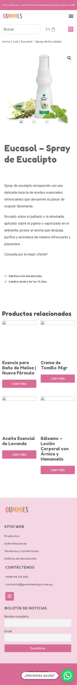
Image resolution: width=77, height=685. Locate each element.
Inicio (6, 41)
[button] (71, 16)
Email (8, 631)
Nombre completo (16, 616)
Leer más (19, 384)
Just (16, 41)
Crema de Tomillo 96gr (54, 365)
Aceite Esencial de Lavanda (18, 441)
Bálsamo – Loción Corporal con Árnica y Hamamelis (55, 449)
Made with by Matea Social (38, 677)
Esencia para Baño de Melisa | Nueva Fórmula (19, 368)
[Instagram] (9, 596)
